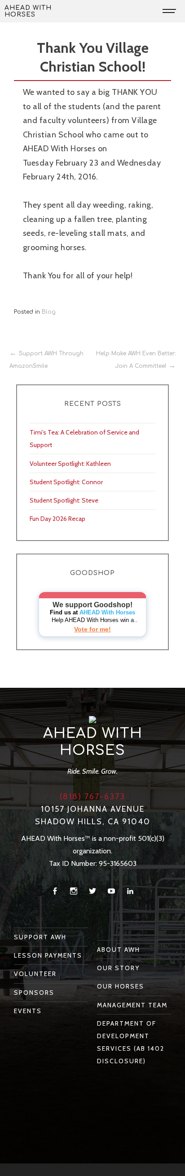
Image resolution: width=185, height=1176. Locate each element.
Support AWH (40, 937)
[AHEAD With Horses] (92, 719)
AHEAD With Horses (28, 11)
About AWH (118, 950)
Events (28, 1011)
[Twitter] (92, 891)
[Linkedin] (130, 891)
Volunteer (35, 974)
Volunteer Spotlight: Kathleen (70, 464)
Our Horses (120, 986)
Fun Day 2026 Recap (57, 519)
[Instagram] (73, 891)
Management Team (132, 1005)
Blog (49, 312)
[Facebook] (54, 891)
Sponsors (34, 993)
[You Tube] (111, 891)
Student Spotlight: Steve (64, 500)
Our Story (118, 968)
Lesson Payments (48, 955)
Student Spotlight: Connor (66, 482)
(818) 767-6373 (92, 796)
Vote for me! (92, 629)
